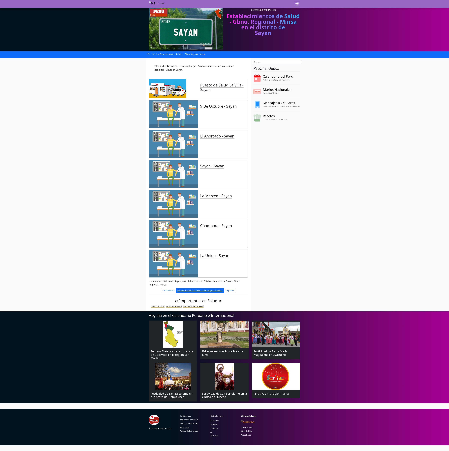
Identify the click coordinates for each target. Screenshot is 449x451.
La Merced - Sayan (216, 195)
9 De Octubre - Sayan (218, 106)
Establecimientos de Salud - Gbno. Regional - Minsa (182, 54)
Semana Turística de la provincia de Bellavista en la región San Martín (172, 354)
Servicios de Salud (174, 306)
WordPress (246, 435)
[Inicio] (148, 54)
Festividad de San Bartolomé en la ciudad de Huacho (224, 395)
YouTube (214, 435)
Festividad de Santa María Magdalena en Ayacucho (270, 353)
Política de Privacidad (189, 431)
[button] (297, 4)
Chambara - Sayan (216, 225)
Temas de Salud (157, 306)
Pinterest (214, 428)
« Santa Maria (168, 290)
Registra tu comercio (189, 419)
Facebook (214, 420)
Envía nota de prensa (189, 423)
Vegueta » (229, 290)
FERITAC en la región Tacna (271, 393)
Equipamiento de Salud (193, 306)
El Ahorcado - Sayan (217, 136)
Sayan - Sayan (212, 165)
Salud (154, 54)
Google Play (246, 431)
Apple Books (246, 427)
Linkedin (214, 424)
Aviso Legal (184, 427)
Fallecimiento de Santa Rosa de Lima (222, 353)
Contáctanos (185, 416)
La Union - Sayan (214, 255)
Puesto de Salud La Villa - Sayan (222, 87)
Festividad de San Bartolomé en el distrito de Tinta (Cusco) (171, 395)
